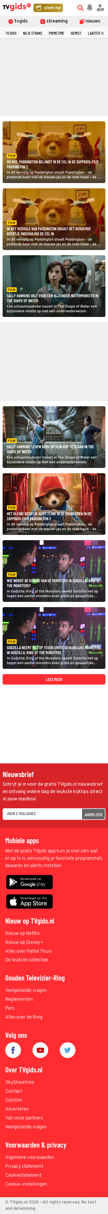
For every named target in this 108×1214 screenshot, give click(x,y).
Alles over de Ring (23, 1017)
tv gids (11, 32)
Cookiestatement (23, 1176)
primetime (56, 32)
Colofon (13, 1100)
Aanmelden (93, 814)
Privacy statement (24, 1167)
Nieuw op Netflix (22, 934)
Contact (13, 1091)
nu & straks (32, 32)
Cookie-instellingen (26, 1184)
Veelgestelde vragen (26, 991)
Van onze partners (24, 1118)
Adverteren (17, 1109)
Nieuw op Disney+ (24, 943)
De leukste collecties (26, 960)
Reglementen (19, 1000)
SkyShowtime (19, 1083)
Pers (9, 1008)
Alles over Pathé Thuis (28, 952)
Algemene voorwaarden (30, 1158)
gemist (76, 32)
